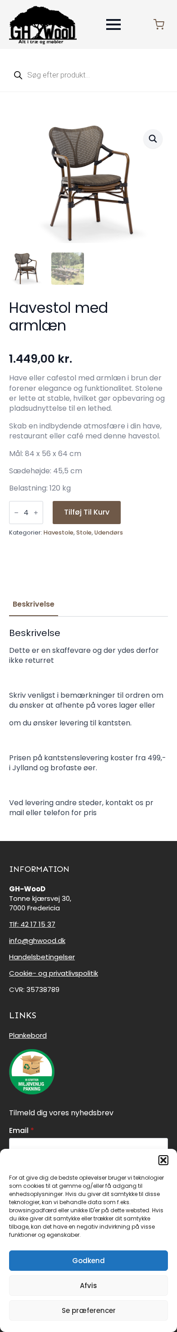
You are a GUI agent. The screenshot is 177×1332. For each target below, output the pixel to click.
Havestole (59, 532)
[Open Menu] (113, 24)
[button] (163, 1160)
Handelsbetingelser (42, 957)
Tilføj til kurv (86, 512)
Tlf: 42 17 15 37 (32, 924)
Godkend (88, 1260)
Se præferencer (89, 1310)
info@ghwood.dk (37, 940)
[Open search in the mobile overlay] (88, 75)
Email (21, 1130)
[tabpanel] (88, 722)
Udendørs (108, 532)
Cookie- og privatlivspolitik (53, 973)
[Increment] (36, 512)
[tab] (33, 604)
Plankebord (28, 1035)
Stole (84, 532)
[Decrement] (16, 512)
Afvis (88, 1285)
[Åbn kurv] (159, 24)
